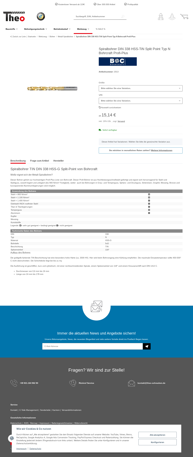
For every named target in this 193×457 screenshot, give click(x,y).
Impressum (21, 448)
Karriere (56, 410)
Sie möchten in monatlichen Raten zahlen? (140, 150)
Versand (121, 121)
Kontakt (14, 410)
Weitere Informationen (161, 150)
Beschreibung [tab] (18, 161)
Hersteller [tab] (58, 161)
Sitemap (34, 423)
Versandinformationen (71, 410)
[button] (160, 16)
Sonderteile (45, 410)
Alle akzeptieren (157, 435)
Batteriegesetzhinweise (62, 423)
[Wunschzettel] (172, 16)
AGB (26, 423)
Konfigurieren (157, 442)
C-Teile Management (29, 410)
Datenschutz (35, 448)
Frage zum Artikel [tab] (39, 161)
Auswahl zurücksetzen (111, 107)
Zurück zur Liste (19, 37)
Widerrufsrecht (80, 423)
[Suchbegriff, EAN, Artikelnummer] (122, 16)
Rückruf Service (86, 383)
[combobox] (141, 88)
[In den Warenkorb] (12, 45)
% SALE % (100, 29)
